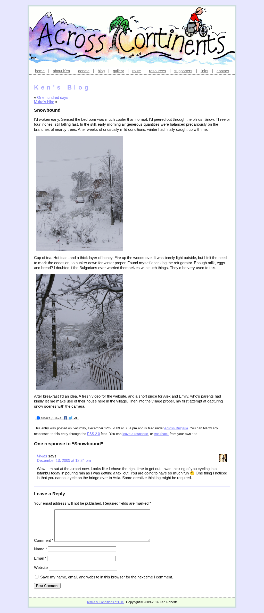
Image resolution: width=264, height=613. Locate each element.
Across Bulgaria (176, 428)
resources (157, 71)
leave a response (135, 434)
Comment (43, 540)
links (204, 71)
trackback (161, 434)
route (136, 71)
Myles (42, 456)
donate (83, 71)
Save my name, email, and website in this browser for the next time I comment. (106, 577)
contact (223, 71)
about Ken (61, 71)
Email (40, 558)
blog (101, 71)
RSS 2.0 (93, 434)
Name (40, 549)
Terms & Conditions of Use (105, 602)
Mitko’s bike (44, 102)
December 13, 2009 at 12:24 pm (64, 460)
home (40, 71)
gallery (118, 71)
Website (41, 567)
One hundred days (52, 97)
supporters (183, 71)
